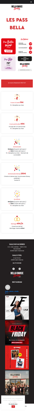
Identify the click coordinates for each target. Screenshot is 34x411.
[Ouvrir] (17, 308)
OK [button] (13, 406)
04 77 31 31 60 (17, 263)
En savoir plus (13, 404)
